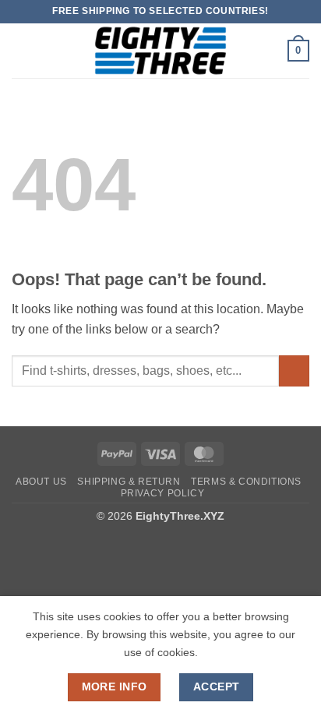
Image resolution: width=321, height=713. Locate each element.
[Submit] (294, 370)
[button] (21, 50)
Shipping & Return (128, 481)
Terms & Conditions (246, 481)
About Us (41, 481)
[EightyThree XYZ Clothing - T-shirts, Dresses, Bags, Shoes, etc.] (160, 50)
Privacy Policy (163, 493)
